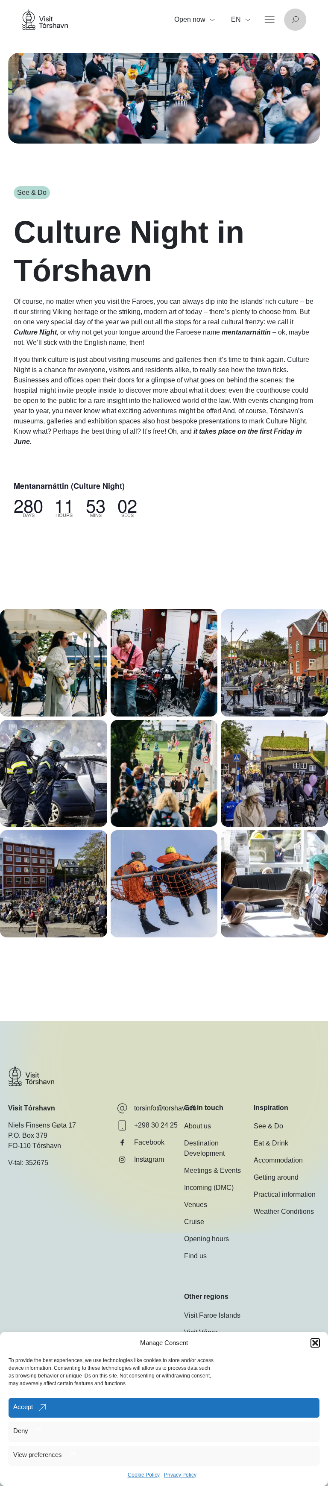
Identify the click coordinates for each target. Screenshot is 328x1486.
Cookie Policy (144, 1475)
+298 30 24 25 (156, 1125)
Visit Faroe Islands (212, 1315)
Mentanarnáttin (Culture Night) (69, 485)
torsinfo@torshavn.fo (165, 1108)
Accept (23, 1406)
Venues (195, 1204)
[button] (315, 1343)
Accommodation (278, 1160)
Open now (189, 19)
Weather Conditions (284, 1211)
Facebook (149, 1142)
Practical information (285, 1194)
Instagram (149, 1159)
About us (197, 1126)
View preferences (37, 1454)
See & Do (268, 1126)
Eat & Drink (271, 1143)
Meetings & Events (212, 1170)
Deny (20, 1430)
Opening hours (206, 1238)
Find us (195, 1256)
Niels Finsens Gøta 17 (42, 1125)
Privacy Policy (180, 1475)
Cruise (194, 1221)
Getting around (276, 1177)
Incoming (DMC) (209, 1187)
